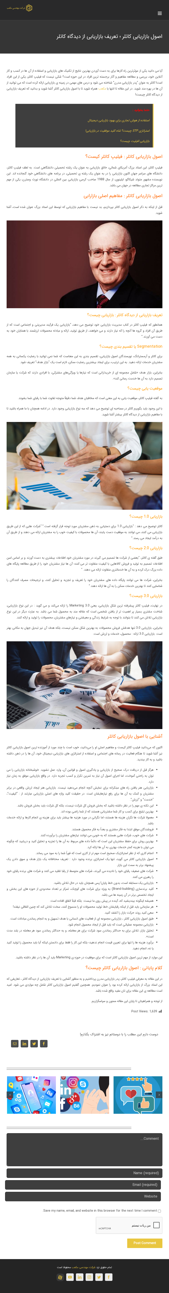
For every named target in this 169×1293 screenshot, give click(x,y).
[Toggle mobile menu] (160, 13)
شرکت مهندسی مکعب (84, 1267)
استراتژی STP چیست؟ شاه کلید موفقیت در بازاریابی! (117, 130)
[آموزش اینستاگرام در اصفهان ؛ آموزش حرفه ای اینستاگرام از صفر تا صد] (31, 1094)
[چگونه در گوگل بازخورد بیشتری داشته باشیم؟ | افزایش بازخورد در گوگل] (138, 1094)
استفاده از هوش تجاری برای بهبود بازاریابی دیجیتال (118, 120)
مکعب (102, 88)
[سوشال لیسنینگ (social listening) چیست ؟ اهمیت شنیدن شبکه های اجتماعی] (84, 1094)
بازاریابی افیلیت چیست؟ (134, 141)
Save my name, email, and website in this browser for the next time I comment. (99, 1210)
